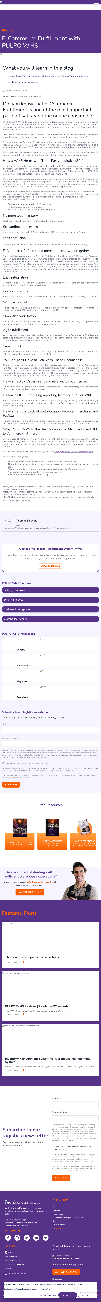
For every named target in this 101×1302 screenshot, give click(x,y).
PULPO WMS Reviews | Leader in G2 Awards (36, 1006)
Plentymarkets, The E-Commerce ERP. (73, 451)
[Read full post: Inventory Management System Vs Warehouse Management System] (50, 1037)
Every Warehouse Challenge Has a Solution (52, 843)
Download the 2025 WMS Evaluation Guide (19, 843)
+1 (10, 1273)
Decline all (87, 1295)
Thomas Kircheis (26, 521)
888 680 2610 (19, 1273)
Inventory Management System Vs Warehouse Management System (47, 1060)
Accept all (68, 1295)
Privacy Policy (68, 770)
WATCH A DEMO (66, 1271)
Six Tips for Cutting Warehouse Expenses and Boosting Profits (85, 843)
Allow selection (48, 1295)
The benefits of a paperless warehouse (33, 957)
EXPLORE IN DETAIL (50, 566)
